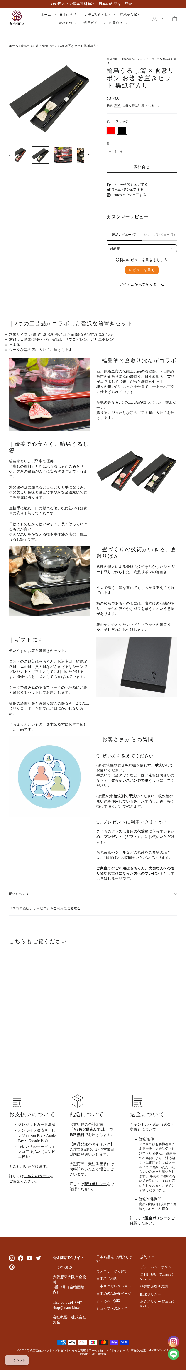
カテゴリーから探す (112, 1271)
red (111, 130)
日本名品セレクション (113, 1286)
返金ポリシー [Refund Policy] (157, 1304)
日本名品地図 (106, 1278)
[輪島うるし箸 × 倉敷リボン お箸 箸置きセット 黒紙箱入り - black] (18, 1036)
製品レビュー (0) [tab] (124, 234)
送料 (117, 105)
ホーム (46, 14)
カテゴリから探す (99, 14)
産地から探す (131, 14)
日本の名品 (68, 14)
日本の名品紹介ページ (113, 1293)
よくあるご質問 (108, 1301)
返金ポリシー (156, 1218)
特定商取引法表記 (154, 1287)
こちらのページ (37, 1176)
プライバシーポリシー (157, 1267)
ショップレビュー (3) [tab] (159, 234)
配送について (19, 894)
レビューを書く (142, 270)
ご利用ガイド (91, 23)
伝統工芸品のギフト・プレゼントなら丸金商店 (56, 1350)
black (122, 130)
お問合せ (116, 23)
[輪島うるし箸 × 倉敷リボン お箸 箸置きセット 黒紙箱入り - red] (12, 1036)
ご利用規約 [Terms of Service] (156, 1277)
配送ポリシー (95, 1184)
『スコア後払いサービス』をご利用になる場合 (45, 908)
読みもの (66, 23)
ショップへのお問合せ (113, 1308)
